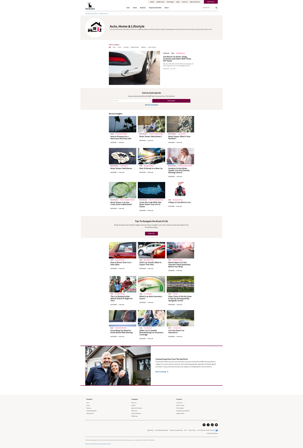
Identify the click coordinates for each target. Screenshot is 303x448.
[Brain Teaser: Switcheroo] (122, 156)
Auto (114, 47)
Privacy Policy (192, 430)
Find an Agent (180, 408)
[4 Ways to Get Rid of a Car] (180, 190)
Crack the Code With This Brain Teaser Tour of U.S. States (150, 205)
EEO (185, 430)
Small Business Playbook (183, 410)
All (110, 47)
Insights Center (160, 2)
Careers (133, 405)
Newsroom (134, 410)
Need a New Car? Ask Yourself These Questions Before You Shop (179, 265)
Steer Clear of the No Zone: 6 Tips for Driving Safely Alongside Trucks (180, 299)
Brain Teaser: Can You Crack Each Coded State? (121, 203)
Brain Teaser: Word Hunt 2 (150, 137)
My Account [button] (210, 1)
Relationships (135, 47)
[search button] (216, 7)
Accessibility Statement (161, 430)
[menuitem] (130, 8)
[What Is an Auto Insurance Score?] (151, 284)
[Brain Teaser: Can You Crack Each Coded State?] (122, 190)
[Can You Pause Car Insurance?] (180, 318)
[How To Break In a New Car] (151, 156)
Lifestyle (126, 47)
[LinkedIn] (212, 425)
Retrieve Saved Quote (151, 104)
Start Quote (171, 100)
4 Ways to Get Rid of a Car (179, 202)
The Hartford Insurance (91, 13)
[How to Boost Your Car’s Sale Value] (122, 250)
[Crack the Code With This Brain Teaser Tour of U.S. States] (151, 190)
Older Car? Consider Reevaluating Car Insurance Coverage (151, 333)
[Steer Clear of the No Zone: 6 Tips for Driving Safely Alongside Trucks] (180, 284)
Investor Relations (136, 413)
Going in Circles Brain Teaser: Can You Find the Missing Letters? (179, 171)
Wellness (143, 47)
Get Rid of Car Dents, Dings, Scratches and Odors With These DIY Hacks (177, 59)
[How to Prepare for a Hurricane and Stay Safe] (122, 124)
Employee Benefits (91, 410)
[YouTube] (216, 425)
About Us (133, 402)
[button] (128, 8)
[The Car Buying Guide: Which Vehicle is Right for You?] (122, 284)
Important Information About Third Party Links (98, 444)
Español (152, 2)
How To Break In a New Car (151, 168)
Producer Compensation (176, 430)
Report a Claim (180, 405)
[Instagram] (204, 425)
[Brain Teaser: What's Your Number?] (180, 124)
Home (119, 47)
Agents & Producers (195, 2)
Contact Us (185, 2)
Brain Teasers (152, 47)
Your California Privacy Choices (205, 430)
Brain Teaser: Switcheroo (121, 168)
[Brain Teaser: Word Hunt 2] (151, 124)
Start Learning (160, 372)
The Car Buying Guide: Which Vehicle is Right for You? (121, 299)
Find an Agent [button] (170, 2)
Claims (178, 2)
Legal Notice (150, 430)
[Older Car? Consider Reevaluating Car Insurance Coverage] (151, 318)
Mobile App (134, 416)
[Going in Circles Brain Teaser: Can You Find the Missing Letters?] (180, 156)
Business (88, 408)
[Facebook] (208, 425)
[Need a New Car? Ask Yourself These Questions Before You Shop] (180, 250)
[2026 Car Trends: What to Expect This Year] (151, 250)
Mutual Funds (90, 413)
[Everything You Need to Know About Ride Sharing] (122, 318)
